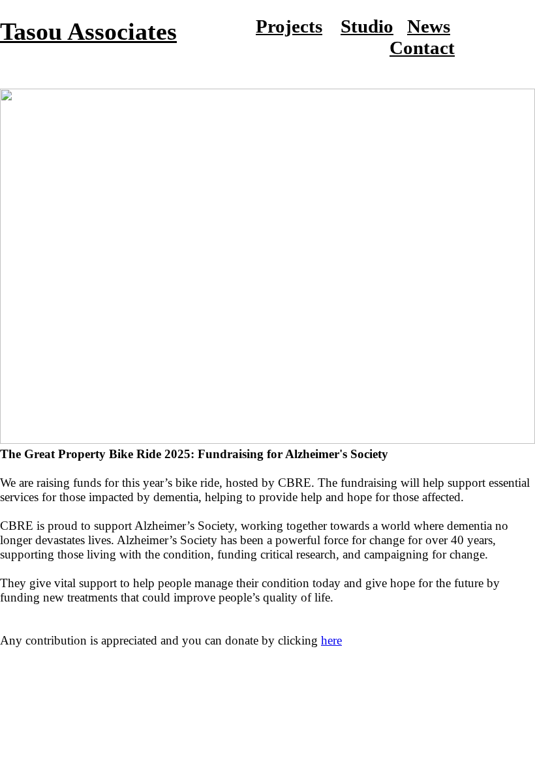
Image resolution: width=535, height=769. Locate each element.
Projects (289, 26)
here (331, 640)
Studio (367, 26)
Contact (422, 47)
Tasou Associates (88, 31)
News (428, 26)
